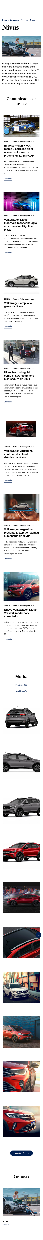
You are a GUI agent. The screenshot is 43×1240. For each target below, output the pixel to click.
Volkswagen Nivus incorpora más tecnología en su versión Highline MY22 (20, 224)
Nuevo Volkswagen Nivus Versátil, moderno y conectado (20, 613)
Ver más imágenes (21, 1153)
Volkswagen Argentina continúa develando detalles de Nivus (18, 454)
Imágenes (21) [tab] (21, 685)
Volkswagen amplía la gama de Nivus (18, 305)
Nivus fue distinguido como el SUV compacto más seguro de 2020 (19, 375)
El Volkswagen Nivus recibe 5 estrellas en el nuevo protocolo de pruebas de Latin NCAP (19, 150)
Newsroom (14, 20)
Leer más (8, 178)
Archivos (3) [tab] (21, 691)
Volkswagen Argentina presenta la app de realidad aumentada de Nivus (21, 532)
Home (4, 20)
